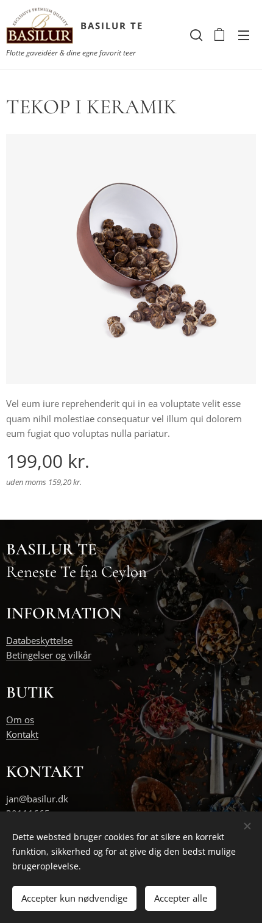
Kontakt (22, 734)
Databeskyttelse (39, 640)
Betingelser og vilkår (48, 655)
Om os (20, 719)
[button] (195, 34)
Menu (244, 35)
